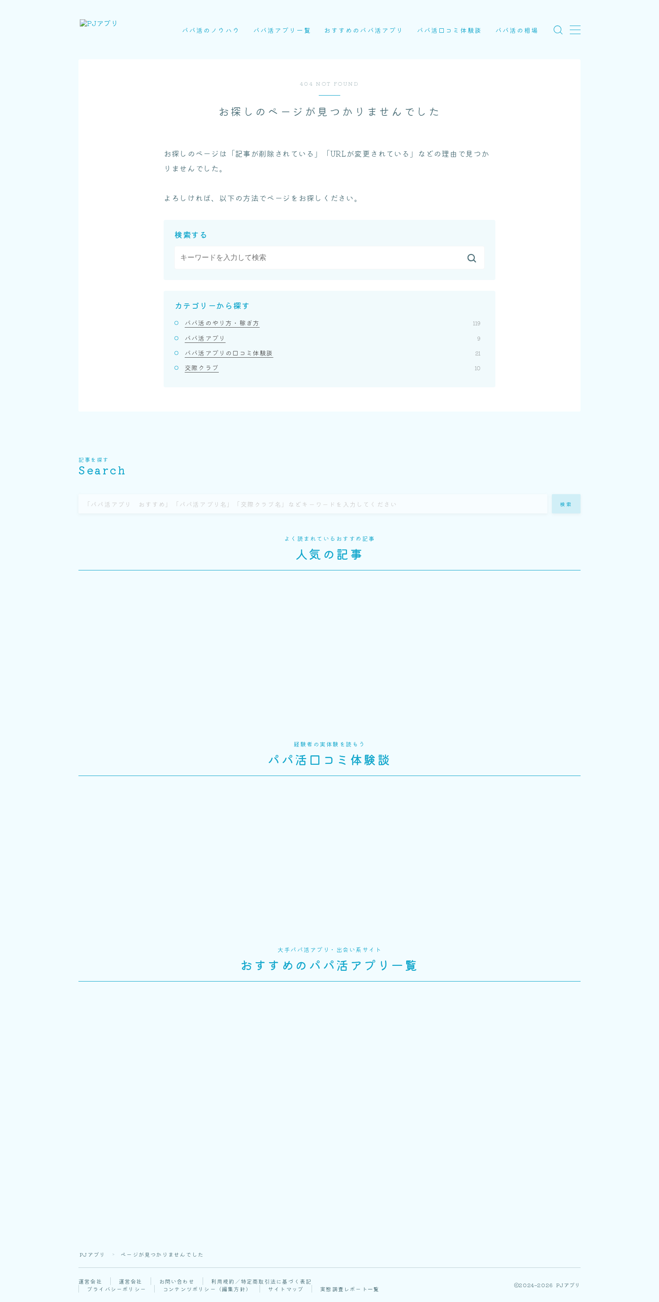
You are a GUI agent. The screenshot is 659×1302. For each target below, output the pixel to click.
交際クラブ (333, 367)
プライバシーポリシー (116, 1289)
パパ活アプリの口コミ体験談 (333, 352)
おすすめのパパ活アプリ (363, 30)
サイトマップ (285, 1289)
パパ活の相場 (517, 30)
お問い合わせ (177, 1281)
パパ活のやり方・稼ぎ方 (333, 322)
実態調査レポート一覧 (349, 1289)
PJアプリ (92, 1254)
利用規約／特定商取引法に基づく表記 (261, 1281)
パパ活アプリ (333, 337)
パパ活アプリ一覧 (282, 30)
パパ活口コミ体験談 (449, 30)
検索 (566, 503)
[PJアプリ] (99, 30)
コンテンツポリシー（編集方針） (207, 1289)
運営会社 (90, 1281)
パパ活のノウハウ (211, 30)
